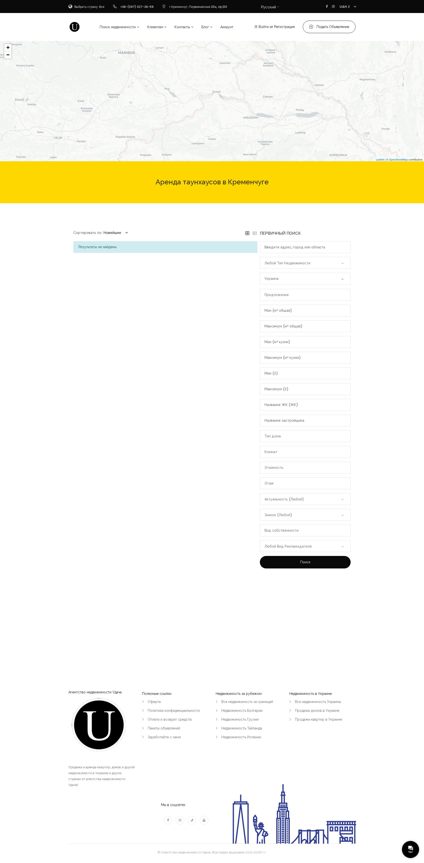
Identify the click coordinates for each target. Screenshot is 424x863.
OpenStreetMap (398, 159)
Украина (271, 278)
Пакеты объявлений (164, 728)
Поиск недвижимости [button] (118, 27)
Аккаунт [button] (226, 27)
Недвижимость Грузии (240, 719)
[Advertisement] (305, 617)
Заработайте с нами (164, 737)
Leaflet (380, 159)
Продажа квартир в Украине (318, 719)
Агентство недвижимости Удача (95, 692)
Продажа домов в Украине (317, 710)
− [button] (8, 55)
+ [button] (8, 47)
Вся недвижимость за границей (247, 701)
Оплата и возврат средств (170, 719)
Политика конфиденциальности (174, 710)
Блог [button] (205, 27)
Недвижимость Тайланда (241, 728)
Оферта (154, 701)
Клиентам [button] (155, 27)
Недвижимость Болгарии (242, 710)
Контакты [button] (182, 27)
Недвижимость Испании (241, 737)
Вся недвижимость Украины (318, 701)
